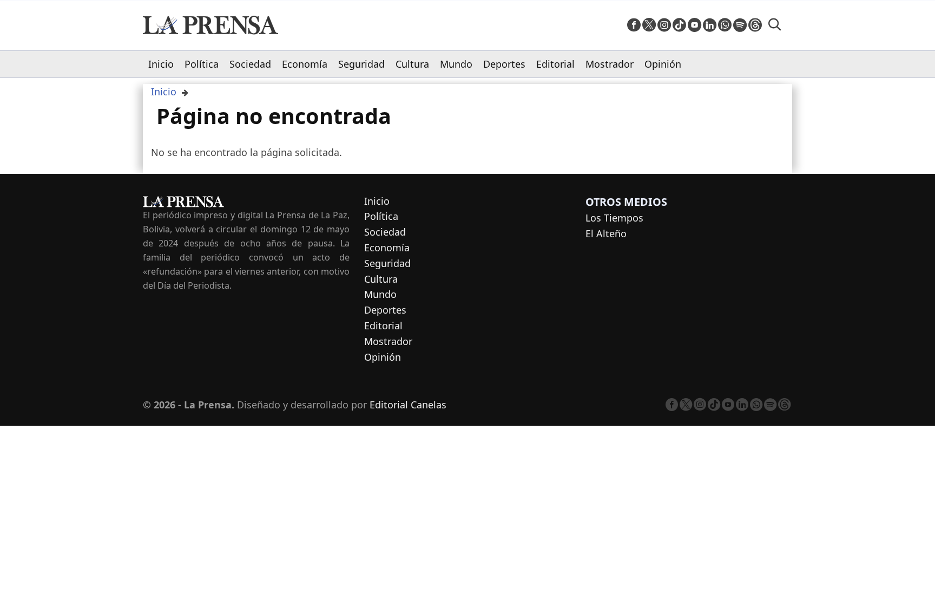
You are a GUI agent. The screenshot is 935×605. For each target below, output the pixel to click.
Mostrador (609, 63)
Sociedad (250, 63)
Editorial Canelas (408, 404)
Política (202, 63)
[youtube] (694, 25)
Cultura (412, 63)
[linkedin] (709, 25)
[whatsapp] (725, 25)
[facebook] (634, 25)
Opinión (662, 63)
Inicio (161, 63)
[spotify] (740, 25)
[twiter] (649, 25)
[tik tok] (679, 25)
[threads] (755, 25)
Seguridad (361, 63)
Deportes (504, 63)
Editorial (555, 63)
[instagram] (664, 25)
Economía (304, 63)
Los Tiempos (614, 217)
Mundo (456, 63)
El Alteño (606, 233)
